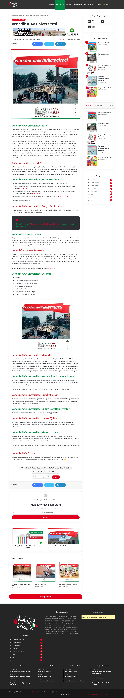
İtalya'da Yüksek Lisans (94, 191)
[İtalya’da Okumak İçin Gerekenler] (92, 69)
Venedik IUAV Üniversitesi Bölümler (57, 468)
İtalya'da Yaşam (92, 188)
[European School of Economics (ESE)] (22, 571)
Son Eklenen (99, 105)
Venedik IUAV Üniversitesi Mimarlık (45, 472)
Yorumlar (110, 105)
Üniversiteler (60, 4)
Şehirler (90, 197)
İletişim (99, 4)
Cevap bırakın (45, 597)
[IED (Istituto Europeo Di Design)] (69, 571)
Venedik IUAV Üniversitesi (31, 468)
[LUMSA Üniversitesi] (45, 571)
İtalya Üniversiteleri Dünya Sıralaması (46, 224)
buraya (49, 268)
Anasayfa (51, 4)
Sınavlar (90, 200)
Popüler (88, 105)
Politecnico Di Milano (104, 43)
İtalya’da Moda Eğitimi (105, 88)
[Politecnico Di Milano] (92, 47)
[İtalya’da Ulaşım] (92, 58)
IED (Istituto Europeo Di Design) (68, 584)
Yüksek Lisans (78, 4)
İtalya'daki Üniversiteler (25, 15)
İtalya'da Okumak (93, 185)
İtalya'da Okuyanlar (93, 182)
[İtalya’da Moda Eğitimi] (92, 92)
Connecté (35, 692)
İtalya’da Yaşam (88, 4)
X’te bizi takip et (98, 612)
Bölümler (68, 4)
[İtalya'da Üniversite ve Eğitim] (13, 4)
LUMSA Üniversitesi (41, 584)
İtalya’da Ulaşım (103, 54)
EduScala (69, 692)
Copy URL (55, 477)
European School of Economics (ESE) (21, 585)
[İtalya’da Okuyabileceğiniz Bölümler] (92, 81)
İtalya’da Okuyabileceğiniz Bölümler (103, 78)
